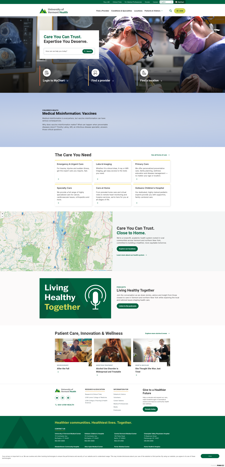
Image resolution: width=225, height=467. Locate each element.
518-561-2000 (148, 441)
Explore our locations (127, 249)
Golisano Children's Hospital (149, 188)
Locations (138, 11)
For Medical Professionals (133, 2)
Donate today (150, 409)
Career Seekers (119, 400)
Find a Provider (102, 11)
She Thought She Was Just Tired (147, 370)
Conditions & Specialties (121, 11)
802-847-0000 (60, 441)
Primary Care (142, 164)
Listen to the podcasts (127, 306)
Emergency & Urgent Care (70, 164)
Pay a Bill (107, 2)
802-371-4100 (119, 441)
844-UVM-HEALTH (66, 405)
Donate (147, 2)
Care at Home (103, 188)
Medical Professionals (121, 404)
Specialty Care (64, 188)
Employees (117, 410)
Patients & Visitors (152, 11)
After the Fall (63, 368)
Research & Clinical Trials (93, 394)
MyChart (181, 2)
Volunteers (117, 397)
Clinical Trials (117, 2)
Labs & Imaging (104, 164)
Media (116, 407)
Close (210, 456)
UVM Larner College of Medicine (96, 397)
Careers (155, 2)
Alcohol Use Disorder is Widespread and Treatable (108, 370)
